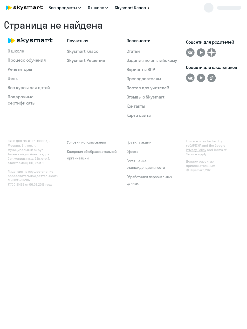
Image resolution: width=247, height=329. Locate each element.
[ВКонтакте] (190, 52)
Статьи (133, 51)
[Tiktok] (211, 77)
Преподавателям (144, 78)
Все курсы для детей (29, 87)
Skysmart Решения (86, 60)
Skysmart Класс (82, 51)
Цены (13, 78)
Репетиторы (20, 69)
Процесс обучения (27, 60)
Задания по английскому (152, 60)
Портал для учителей (148, 88)
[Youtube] (201, 52)
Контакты (136, 106)
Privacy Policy (196, 150)
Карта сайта (139, 115)
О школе (16, 51)
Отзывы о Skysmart (146, 97)
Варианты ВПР (141, 69)
